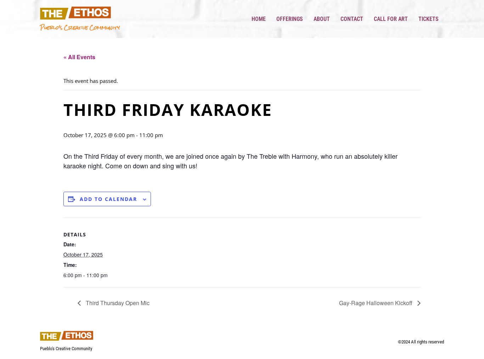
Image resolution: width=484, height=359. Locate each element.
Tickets (428, 19)
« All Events (79, 57)
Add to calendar (108, 199)
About (322, 19)
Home (259, 19)
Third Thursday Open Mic (117, 303)
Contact (352, 19)
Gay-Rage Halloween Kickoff (376, 303)
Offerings (289, 19)
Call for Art (391, 19)
